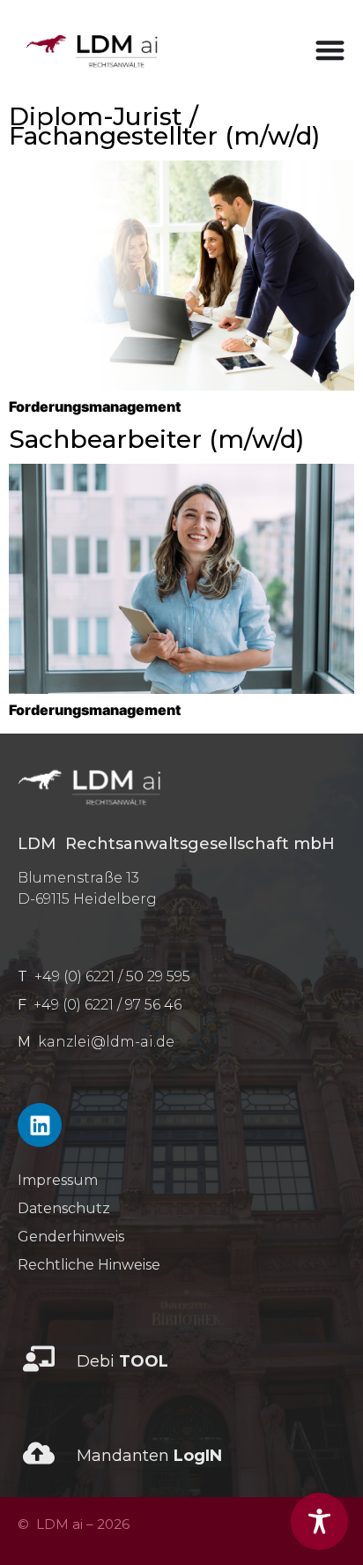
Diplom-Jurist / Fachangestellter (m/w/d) (164, 126)
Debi (122, 1361)
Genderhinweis (71, 1236)
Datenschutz (64, 1208)
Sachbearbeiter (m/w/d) (156, 439)
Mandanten (149, 1455)
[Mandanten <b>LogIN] (39, 1453)
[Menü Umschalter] (330, 49)
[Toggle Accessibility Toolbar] (319, 1521)
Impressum (58, 1180)
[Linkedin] (40, 1125)
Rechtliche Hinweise (89, 1264)
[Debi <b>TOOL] (39, 1359)
